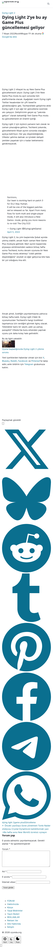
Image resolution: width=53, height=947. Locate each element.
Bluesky (5, 361)
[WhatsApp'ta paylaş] (26, 819)
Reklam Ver (12, 920)
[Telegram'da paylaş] (26, 769)
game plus (19, 822)
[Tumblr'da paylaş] (26, 621)
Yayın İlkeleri (13, 914)
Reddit (14, 361)
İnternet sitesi (8, 882)
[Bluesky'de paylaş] (26, 522)
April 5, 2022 (13, 232)
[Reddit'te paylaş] (26, 571)
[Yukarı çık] (1, 945)
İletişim (10, 927)
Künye (10, 907)
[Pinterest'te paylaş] (26, 670)
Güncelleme (30, 822)
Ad (4, 871)
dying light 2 (8, 822)
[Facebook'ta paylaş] (26, 720)
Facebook (23, 361)
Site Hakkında (14, 923)
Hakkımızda (13, 904)
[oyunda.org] (11, 3)
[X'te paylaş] (26, 472)
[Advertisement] (26, 63)
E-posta (6, 877)
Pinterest (35, 361)
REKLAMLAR (13, 917)
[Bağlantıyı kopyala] (3, 423)
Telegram (28, 364)
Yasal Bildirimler (15, 910)
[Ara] (48, 3)
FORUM (11, 901)
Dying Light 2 (8, 13)
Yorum (6, 849)
